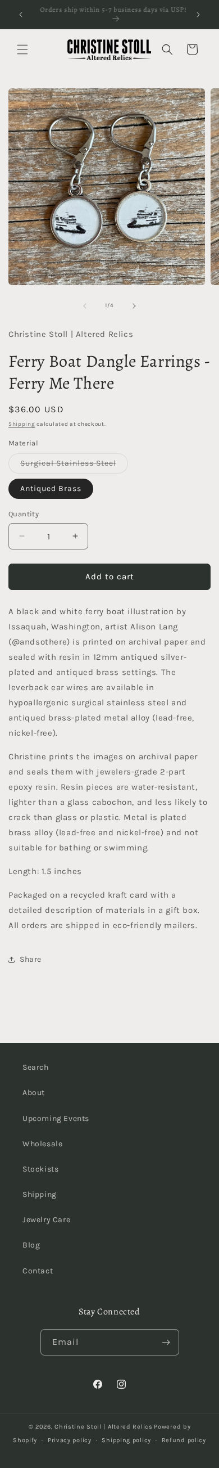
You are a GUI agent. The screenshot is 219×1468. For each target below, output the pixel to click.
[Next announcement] (198, 14)
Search (35, 1067)
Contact (37, 1271)
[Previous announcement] (20, 14)
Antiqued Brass (50, 488)
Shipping (21, 424)
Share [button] (31, 959)
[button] (22, 49)
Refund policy (184, 1440)
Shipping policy (126, 1440)
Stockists (40, 1169)
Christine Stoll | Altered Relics (103, 1426)
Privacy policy (70, 1440)
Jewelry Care (46, 1219)
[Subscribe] (166, 1342)
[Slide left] (84, 306)
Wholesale (42, 1144)
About (33, 1092)
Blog (31, 1245)
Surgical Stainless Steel (74, 466)
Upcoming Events (55, 1118)
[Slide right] (134, 306)
